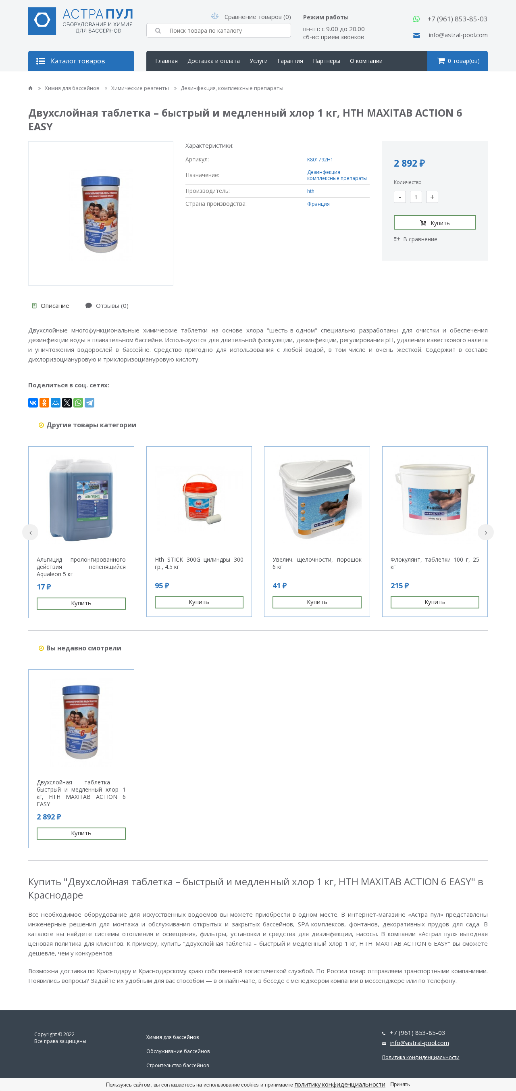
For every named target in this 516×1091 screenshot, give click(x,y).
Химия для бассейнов (73, 88)
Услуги (259, 61)
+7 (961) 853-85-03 (457, 18)
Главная (166, 61)
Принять (400, 1084)
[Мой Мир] (55, 403)
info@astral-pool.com (458, 35)
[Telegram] (89, 403)
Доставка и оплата (213, 61)
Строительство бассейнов (177, 1065)
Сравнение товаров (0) (258, 17)
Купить (440, 223)
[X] (67, 403)
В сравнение (420, 239)
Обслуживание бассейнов (178, 1051)
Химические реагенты (140, 88)
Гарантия (290, 61)
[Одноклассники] (44, 403)
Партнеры (326, 61)
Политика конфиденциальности (421, 1057)
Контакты (168, 81)
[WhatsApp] (78, 403)
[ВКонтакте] (33, 403)
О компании (366, 61)
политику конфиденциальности (340, 1084)
